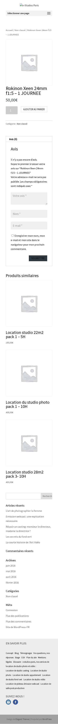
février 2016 (12, 582)
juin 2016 (10, 565)
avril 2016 (11, 576)
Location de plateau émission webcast (23, 683)
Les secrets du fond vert (19, 536)
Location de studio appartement (27, 675)
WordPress (47, 719)
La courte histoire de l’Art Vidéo (23, 542)
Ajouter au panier (34, 109)
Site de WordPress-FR (17, 627)
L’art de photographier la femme (24, 510)
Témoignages (26, 653)
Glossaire (17, 662)
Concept (9, 653)
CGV (23, 657)
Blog (17, 653)
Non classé (20, 30)
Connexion (12, 610)
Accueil (9, 30)
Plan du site (31, 657)
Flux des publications (17, 615)
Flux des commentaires (18, 621)
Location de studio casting (17, 670)
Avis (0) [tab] (13, 139)
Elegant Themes (22, 719)
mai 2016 (11, 571)
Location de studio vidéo (35, 679)
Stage (17, 657)
